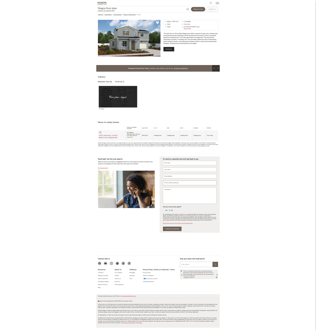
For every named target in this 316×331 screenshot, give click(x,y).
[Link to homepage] (102, 3)
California (100, 14)
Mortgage (132, 273)
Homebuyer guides (103, 281)
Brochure (169, 49)
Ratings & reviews (103, 275)
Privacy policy (147, 273)
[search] (211, 3)
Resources (102, 270)
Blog (99, 287)
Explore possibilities (181, 68)
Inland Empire (108, 14)
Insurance (132, 275)
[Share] (187, 9)
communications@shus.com (129, 296)
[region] (158, 133)
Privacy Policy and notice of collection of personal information (178, 223)
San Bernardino (117, 14)
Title (130, 279)
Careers (117, 275)
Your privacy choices (152, 279)
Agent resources (103, 284)
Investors (117, 281)
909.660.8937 (104, 168)
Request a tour (198, 9)
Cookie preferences (148, 281)
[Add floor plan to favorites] (157, 22)
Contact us (212, 9)
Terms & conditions (148, 275)
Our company (118, 273)
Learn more (130, 137)
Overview (100, 273)
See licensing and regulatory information (131, 323)
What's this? (187, 29)
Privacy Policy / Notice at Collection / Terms (159, 270)
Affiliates (133, 270)
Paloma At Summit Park (129, 14)
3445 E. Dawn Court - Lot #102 (108, 135)
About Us (118, 270)
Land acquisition (119, 284)
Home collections (103, 279)
